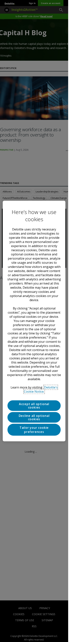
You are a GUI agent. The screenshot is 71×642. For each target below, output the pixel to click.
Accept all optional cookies (34, 405)
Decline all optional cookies (34, 417)
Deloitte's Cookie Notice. (41, 389)
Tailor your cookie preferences (34, 430)
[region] (34, 321)
